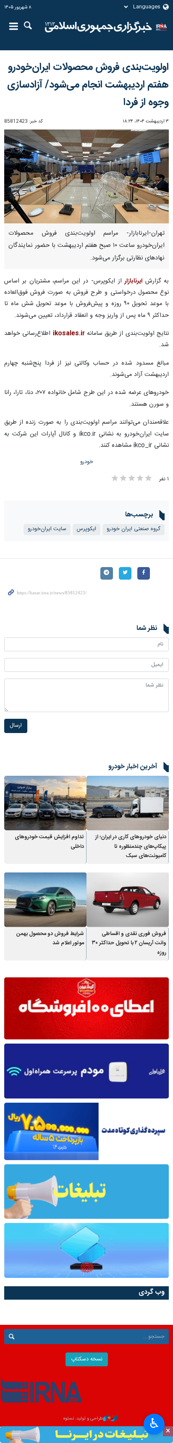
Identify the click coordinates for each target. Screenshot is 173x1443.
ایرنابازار (133, 281)
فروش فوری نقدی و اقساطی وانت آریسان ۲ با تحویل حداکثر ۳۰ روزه (129, 943)
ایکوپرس (86, 529)
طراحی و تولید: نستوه (83, 1418)
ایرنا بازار (98, 27)
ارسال (16, 725)
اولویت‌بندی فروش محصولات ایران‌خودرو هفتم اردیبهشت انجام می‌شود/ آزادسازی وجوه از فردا (88, 85)
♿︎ (154, 1423)
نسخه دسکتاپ (86, 1359)
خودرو (86, 462)
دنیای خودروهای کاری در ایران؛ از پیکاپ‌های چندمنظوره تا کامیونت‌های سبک (130, 846)
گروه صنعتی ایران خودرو (133, 529)
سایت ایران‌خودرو (47, 529)
